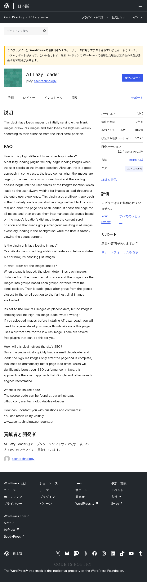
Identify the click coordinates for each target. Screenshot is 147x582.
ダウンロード (133, 77)
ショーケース (49, 483)
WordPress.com (17, 516)
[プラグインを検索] (44, 31)
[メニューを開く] (141, 5)
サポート (137, 98)
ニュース (10, 490)
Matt (9, 523)
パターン (46, 503)
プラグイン (47, 497)
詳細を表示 (109, 179)
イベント (117, 490)
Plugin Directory (14, 17)
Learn (79, 483)
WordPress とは (15, 483)
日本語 (17, 554)
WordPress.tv (86, 503)
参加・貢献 (119, 483)
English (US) (135, 159)
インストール (53, 98)
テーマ (44, 490)
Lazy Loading (134, 168)
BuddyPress (14, 536)
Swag (117, 503)
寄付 (116, 497)
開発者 (80, 497)
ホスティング (13, 497)
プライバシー (13, 503)
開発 (75, 98)
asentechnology (45, 81)
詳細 (11, 98)
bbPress (11, 529)
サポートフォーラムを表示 (119, 252)
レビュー (29, 98)
